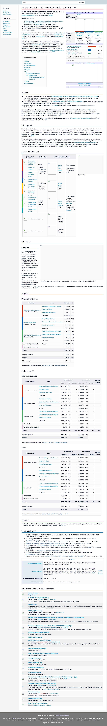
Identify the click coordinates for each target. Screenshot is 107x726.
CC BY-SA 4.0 (52, 599)
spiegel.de (29, 540)
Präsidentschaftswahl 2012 (56, 50)
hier (14, 718)
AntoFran (40, 685)
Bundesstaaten (91, 63)
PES (23, 36)
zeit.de (89, 547)
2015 (93, 573)
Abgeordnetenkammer (28, 15)
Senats (51, 15)
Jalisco (61, 21)
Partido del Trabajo (31, 168)
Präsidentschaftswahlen (35, 563)
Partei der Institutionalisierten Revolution (85, 142)
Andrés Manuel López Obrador (79, 33)
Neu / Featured (7, 15)
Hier (20, 718)
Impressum (46, 723)
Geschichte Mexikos (37, 45)
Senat (56, 105)
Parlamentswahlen (37, 571)
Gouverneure (29, 21)
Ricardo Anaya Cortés (89, 33)
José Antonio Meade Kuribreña (98, 33)
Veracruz (41, 23)
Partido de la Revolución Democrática (31, 186)
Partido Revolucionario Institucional (32, 197)
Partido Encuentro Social (31, 174)
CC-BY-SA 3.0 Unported (62, 715)
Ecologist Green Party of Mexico (42, 705)
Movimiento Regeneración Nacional (32, 162)
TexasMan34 (41, 694)
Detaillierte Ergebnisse (60, 365)
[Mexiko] (76, 14)
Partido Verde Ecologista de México (32, 204)
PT (61, 35)
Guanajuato (55, 21)
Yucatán (48, 23)
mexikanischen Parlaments (75, 101)
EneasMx (40, 599)
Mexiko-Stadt (38, 24)
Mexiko (79, 14)
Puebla (31, 23)
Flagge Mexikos (32, 595)
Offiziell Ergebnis (47, 365)
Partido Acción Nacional (32, 180)
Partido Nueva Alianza (32, 210)
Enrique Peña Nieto (84, 85)
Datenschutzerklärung (57, 723)
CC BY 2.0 (65, 627)
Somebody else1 (42, 642)
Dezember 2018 (40, 36)
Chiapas (49, 21)
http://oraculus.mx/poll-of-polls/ (51, 689)
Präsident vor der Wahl (84, 83)
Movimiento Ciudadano (31, 192)
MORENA (79, 35)
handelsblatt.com (30, 554)
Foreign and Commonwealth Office (47, 627)
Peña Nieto (69, 203)
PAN (89, 35)
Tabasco (35, 23)
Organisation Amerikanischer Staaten (80, 118)
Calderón (68, 210)
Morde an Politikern (36, 52)
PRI (98, 35)
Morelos (26, 23)
